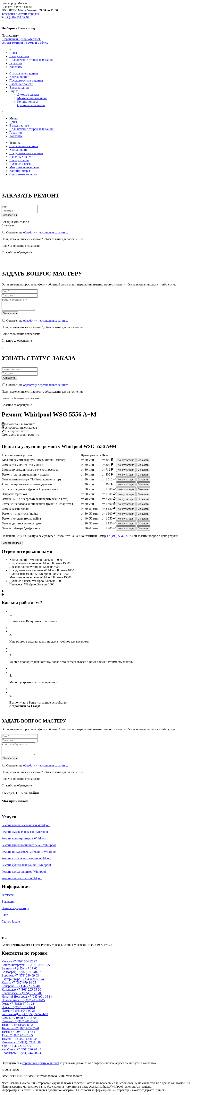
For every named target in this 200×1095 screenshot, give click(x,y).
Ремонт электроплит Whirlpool (22, 878)
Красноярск (10, 993)
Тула (5, 1035)
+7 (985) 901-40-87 (28, 972)
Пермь (6, 1010)
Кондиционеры (27, 101)
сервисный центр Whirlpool (40, 1063)
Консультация (126, 460)
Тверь (6, 1024)
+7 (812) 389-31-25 (37, 965)
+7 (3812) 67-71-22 (22, 1003)
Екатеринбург (11, 979)
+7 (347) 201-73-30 (20, 1045)
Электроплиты (19, 87)
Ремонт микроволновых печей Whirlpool (29, 845)
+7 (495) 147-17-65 (25, 968)
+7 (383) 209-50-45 (32, 1000)
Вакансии (8, 901)
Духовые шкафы (28, 94)
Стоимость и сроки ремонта (20, 434)
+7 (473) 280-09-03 (26, 975)
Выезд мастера (19, 56)
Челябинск (9, 1049)
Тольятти (8, 1028)
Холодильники (19, 77)
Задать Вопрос (12, 542)
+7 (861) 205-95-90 (29, 989)
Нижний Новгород (15, 996)
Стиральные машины (23, 73)
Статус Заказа (11, 921)
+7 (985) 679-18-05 (24, 982)
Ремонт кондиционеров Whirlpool (24, 838)
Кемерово (8, 986)
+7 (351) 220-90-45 (29, 1049)
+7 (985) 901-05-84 (40, 996)
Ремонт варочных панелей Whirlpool (26, 825)
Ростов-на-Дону (13, 1014)
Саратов (7, 1021)
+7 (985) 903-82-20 (26, 1028)
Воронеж (8, 975)
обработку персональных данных (45, 232)
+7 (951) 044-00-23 (23, 1010)
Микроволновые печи (32, 98)
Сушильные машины (31, 105)
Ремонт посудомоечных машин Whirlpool (29, 851)
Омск (6, 1003)
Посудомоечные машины (26, 80)
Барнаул (7, 968)
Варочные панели (21, 84)
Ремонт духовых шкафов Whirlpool (25, 831)
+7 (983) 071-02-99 (28, 1042)
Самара (7, 1017)
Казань (7, 982)
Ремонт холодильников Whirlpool (24, 871)
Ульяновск (9, 1042)
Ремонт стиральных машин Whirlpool (26, 858)
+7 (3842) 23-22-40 (27, 986)
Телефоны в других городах (20, 13)
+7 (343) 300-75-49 (33, 979)
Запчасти (8, 895)
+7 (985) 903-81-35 (20, 1035)
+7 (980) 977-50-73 (22, 1007)
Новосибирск (11, 1000)
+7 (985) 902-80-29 (22, 1024)
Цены (13, 52)
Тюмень (7, 1038)
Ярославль (9, 1053)
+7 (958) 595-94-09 (36, 1014)
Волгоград (9, 972)
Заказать (143, 460)
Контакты (15, 66)
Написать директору (15, 908)
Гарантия (15, 63)
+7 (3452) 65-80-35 (25, 1038)
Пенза (6, 1007)
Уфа (5, 1045)
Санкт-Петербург (13, 965)
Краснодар (9, 989)
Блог (5, 914)
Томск (6, 1031)
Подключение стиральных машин (31, 59)
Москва (10, 929)
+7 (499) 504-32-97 (17, 17)
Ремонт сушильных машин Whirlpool (26, 865)
